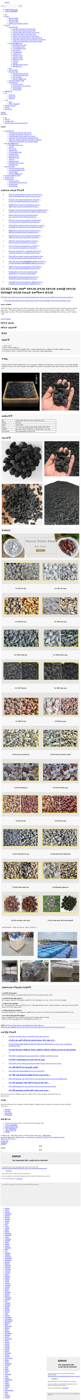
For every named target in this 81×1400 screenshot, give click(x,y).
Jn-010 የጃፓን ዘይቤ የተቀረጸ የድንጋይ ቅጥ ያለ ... (23, 279)
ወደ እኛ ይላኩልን (6, 319)
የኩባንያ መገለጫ (13, 18)
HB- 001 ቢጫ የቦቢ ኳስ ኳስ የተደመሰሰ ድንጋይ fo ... (24, 232)
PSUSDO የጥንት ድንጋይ (20, 64)
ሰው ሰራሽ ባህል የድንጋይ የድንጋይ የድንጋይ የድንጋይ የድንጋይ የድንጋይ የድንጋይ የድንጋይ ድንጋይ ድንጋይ (35, 1027)
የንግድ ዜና (12, 98)
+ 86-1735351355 (10, 1130)
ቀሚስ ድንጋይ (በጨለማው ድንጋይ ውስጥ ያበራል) (27, 41)
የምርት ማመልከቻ (14, 104)
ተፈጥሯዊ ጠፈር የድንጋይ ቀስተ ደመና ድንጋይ (26, 32)
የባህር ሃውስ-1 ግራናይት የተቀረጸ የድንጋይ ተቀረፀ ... (24, 206)
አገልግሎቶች (8, 91)
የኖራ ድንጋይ (16, 50)
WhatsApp (4, 1142)
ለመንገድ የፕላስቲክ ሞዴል (16, 80)
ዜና (6, 93)
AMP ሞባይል (46, 1135)
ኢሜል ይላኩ (4, 1141)
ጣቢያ (39, 1135)
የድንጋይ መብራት (18, 84)
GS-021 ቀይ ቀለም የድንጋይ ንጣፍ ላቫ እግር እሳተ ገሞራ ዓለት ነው (24, 1025)
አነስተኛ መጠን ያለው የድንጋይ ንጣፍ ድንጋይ (26, 36)
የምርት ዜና (12, 95)
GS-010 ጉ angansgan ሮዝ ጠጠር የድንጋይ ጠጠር (27, 1060)
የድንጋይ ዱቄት (13, 70)
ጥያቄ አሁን (4, 1106)
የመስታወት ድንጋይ (58, 1137)
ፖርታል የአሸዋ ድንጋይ (19, 48)
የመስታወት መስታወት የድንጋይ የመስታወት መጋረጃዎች (29, 39)
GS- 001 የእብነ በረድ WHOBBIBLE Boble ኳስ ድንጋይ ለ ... (27, 263)
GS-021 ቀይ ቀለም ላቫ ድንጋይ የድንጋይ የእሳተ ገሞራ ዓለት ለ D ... (32, 1040)
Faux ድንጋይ (39, 1137)
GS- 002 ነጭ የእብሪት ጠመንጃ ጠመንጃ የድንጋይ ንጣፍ (25, 258)
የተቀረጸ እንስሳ (17, 88)
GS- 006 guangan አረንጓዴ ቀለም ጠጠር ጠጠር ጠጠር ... (29, 1090)
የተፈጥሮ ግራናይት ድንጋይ (20, 73)
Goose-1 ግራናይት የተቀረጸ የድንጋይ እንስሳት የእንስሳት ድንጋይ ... (28, 212)
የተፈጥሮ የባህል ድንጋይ (19, 79)
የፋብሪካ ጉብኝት (13, 22)
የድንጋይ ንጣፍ (48, 1137)
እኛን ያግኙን (8, 109)
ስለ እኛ (7, 16)
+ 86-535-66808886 (11, 11)
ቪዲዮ (10, 102)
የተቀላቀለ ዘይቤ (17, 52)
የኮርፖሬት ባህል (13, 20)
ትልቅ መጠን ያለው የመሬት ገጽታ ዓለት (24, 34)
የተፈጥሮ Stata (17, 77)
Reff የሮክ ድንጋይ (18, 59)
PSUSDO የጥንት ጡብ (19, 45)
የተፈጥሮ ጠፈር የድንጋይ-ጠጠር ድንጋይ (24, 31)
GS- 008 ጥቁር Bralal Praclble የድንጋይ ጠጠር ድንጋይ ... (30, 1075)
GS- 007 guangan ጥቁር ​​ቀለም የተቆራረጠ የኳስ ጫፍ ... (29, 1083)
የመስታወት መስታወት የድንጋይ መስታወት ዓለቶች (27, 38)
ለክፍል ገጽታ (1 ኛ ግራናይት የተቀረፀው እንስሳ (22, 273)
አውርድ (7, 107)
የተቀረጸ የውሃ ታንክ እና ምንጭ (22, 86)
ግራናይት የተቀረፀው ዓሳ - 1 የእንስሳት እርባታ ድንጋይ (24, 253)
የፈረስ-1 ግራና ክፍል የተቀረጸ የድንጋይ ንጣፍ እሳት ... (24, 201)
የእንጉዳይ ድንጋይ (18, 55)
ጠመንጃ (15, 63)
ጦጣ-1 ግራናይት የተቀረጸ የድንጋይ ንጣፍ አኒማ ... (23, 248)
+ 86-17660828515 (11, 1128)
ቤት (6, 14)
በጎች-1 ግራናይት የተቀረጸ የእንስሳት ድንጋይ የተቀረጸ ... (25, 268)
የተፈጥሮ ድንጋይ (14, 72)
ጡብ (10, 68)
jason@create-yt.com (11, 9)
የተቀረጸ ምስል (17, 89)
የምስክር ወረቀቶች (10, 105)
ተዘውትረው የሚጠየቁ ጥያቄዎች (18, 23)
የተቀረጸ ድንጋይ (13, 82)
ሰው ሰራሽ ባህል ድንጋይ (15, 43)
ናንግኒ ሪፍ (15, 61)
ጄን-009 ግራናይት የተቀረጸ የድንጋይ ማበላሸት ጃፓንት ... (25, 284)
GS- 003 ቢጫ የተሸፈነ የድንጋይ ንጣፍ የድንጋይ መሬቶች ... (26, 227)
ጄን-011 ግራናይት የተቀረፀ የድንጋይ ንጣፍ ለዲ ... (23, 242)
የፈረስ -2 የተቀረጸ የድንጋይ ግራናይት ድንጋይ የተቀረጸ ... (25, 196)
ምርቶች (7, 25)
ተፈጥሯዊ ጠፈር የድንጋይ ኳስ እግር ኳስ (24, 29)
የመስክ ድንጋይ (17, 54)
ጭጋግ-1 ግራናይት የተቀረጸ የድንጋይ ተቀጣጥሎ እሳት (24, 222)
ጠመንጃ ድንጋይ (13, 27)
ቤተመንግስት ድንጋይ (19, 47)
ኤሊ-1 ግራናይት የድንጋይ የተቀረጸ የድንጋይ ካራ (22, 217)
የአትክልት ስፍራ (17, 66)
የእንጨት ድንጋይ (18, 57)
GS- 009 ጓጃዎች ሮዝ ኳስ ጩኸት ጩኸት (23, 1067)
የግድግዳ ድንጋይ (19, 1137)
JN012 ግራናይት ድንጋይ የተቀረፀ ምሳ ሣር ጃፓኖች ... (24, 237)
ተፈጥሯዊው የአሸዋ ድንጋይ (21, 75)
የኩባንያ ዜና (12, 97)
